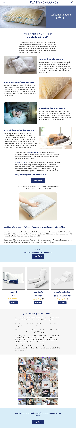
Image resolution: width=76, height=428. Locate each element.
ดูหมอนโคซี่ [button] (38, 180)
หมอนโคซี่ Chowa (20, 163)
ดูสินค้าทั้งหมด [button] (38, 256)
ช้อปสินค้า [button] (13, 302)
